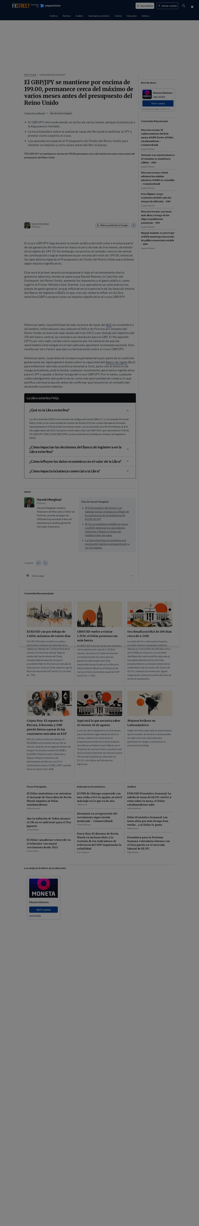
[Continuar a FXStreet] (192, 7)
